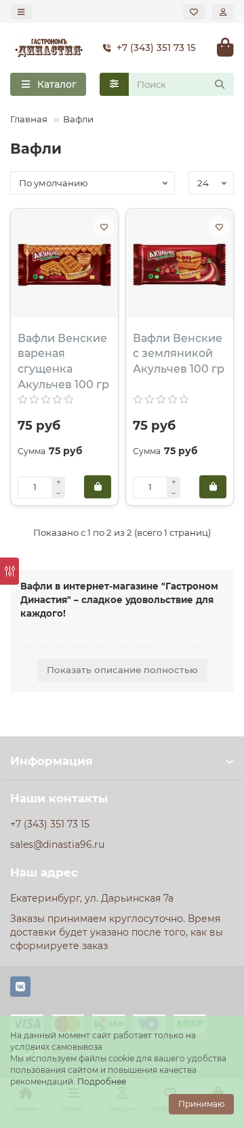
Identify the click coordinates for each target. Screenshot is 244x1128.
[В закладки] (104, 226)
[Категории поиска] (114, 84)
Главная (28, 119)
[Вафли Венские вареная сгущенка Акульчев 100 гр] (64, 264)
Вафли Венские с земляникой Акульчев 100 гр (178, 354)
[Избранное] (193, 12)
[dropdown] (21, 12)
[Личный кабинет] (223, 12)
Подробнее (101, 1081)
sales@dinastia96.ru (57, 844)
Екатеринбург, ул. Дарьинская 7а (92, 898)
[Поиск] (219, 84)
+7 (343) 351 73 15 (156, 47)
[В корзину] (97, 486)
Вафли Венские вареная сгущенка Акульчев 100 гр (63, 362)
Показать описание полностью (122, 669)
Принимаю (201, 1104)
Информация (51, 761)
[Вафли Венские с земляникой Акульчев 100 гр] (179, 264)
